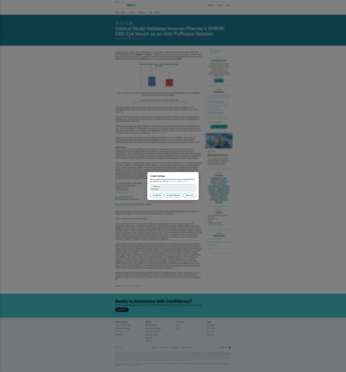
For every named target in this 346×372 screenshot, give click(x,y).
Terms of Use (185, 181)
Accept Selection (173, 195)
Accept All (157, 195)
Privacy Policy (173, 181)
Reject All (189, 195)
